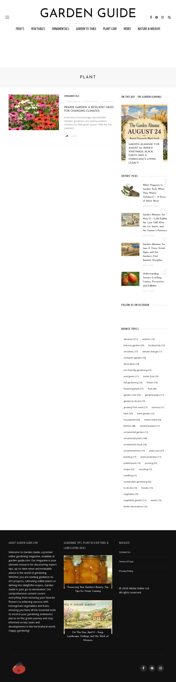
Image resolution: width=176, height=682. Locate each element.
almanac (131, 339)
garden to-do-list (134, 401)
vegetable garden (135, 500)
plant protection (151, 456)
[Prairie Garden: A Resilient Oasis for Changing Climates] (33, 112)
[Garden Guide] (19, 668)
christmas (131, 351)
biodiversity (156, 345)
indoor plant (152, 419)
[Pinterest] (156, 17)
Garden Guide (88, 14)
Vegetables (38, 29)
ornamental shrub (135, 444)
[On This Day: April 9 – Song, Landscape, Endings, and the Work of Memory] (88, 616)
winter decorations (135, 506)
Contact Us (124, 552)
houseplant (132, 419)
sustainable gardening (137, 481)
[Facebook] (150, 17)
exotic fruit (150, 376)
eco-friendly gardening (137, 370)
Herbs (127, 29)
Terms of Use (126, 561)
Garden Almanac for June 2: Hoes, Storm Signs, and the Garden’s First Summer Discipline (154, 252)
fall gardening (133, 382)
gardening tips (154, 394)
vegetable (131, 494)
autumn (148, 339)
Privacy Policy (126, 571)
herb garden (145, 413)
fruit (152, 388)
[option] (144, 136)
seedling (130, 475)
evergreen (131, 376)
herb (128, 413)
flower (152, 382)
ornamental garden (136, 432)
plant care (156, 450)
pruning (151, 463)
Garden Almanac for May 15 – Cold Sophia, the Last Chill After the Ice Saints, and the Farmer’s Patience (155, 222)
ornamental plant (135, 438)
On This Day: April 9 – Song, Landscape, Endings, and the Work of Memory (88, 636)
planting (130, 456)
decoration (131, 363)
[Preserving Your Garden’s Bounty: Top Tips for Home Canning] (88, 571)
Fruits (20, 29)
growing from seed (135, 407)
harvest (158, 407)
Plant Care (110, 29)
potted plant (132, 463)
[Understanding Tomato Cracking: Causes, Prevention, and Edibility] (130, 278)
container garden (135, 357)
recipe (129, 469)
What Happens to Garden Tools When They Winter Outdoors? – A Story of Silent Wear (154, 193)
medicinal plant (150, 425)
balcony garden (134, 345)
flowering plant (133, 388)
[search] (169, 17)
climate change (152, 351)
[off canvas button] (7, 17)
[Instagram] (163, 17)
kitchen (129, 425)
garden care (132, 394)
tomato (147, 487)
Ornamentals (60, 29)
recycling (145, 469)
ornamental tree (134, 450)
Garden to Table (86, 29)
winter (156, 500)
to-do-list (130, 487)
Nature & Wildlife (149, 29)
